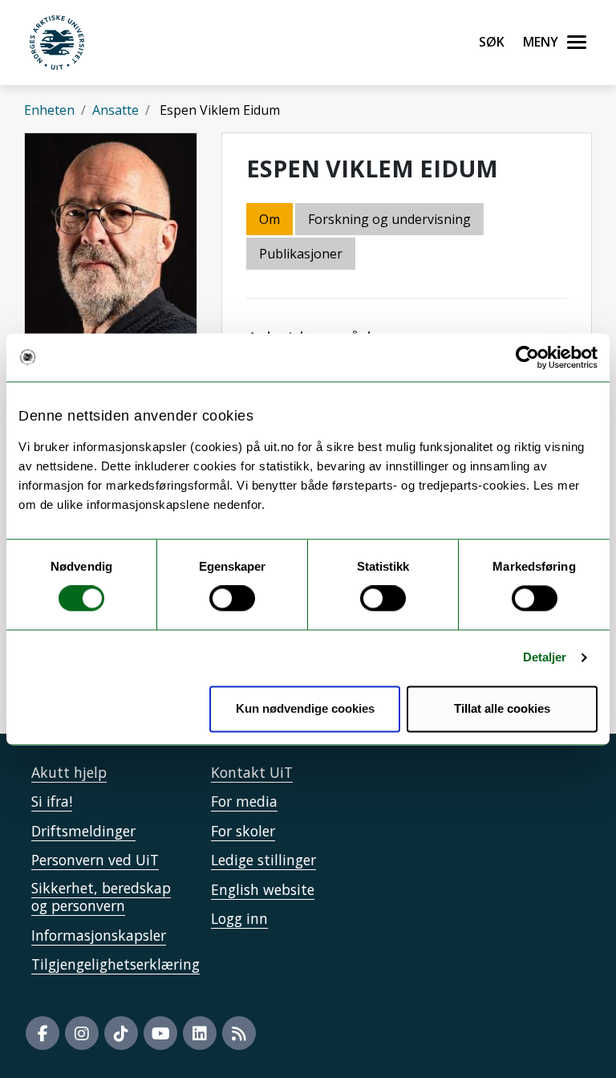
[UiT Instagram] (82, 1033)
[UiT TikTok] (121, 1033)
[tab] (302, 255)
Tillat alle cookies (502, 708)
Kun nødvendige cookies (305, 708)
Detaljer (545, 658)
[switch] (232, 599)
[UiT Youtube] (160, 1033)
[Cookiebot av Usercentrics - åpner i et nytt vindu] (527, 357)
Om (269, 219)
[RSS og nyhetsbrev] (239, 1033)
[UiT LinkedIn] (200, 1033)
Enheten (49, 110)
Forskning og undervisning (389, 219)
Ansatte (115, 110)
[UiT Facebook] (42, 1033)
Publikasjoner (300, 253)
